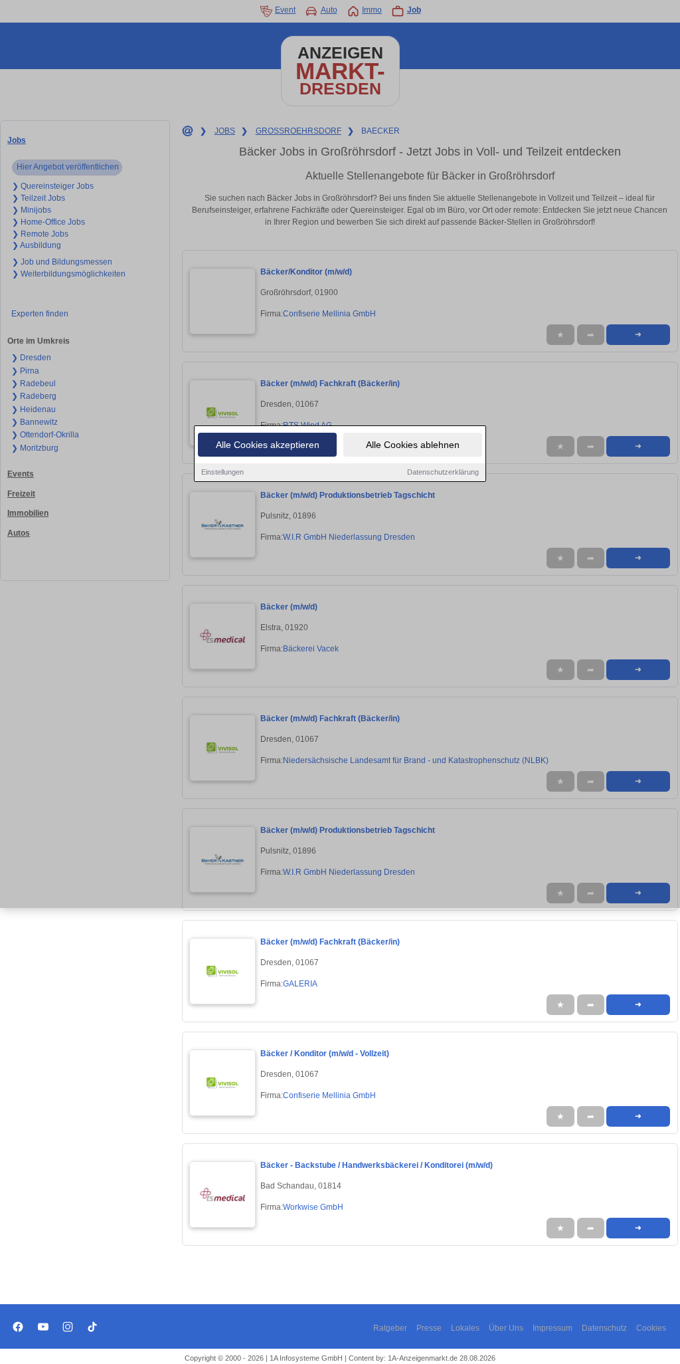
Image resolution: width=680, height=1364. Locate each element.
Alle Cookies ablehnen (413, 444)
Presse (429, 1328)
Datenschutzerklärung (443, 472)
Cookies (651, 1328)
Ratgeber (390, 1328)
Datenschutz (604, 1328)
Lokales (465, 1328)
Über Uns (506, 1328)
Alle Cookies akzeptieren (267, 444)
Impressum (552, 1328)
